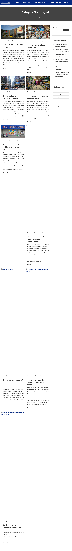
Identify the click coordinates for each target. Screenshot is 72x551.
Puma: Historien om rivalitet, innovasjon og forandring (61, 45)
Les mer (4, 68)
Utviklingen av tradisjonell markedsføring (60, 68)
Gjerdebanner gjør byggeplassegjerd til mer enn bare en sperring (12, 527)
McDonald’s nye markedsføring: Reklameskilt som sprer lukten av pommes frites (62, 74)
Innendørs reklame (59, 91)
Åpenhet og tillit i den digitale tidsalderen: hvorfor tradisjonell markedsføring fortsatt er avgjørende (62, 53)
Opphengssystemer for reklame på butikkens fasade (35, 382)
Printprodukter (26, 2)
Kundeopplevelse (59, 97)
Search (55, 27)
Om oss (66, 2)
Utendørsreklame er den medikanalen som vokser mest (12, 147)
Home (17, 2)
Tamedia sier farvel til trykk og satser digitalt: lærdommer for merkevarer (61, 61)
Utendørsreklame (13, 521)
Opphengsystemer (40, 2)
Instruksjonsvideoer (55, 2)
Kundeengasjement (59, 94)
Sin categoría (15, 40)
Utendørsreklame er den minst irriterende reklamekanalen (36, 239)
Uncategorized (58, 106)
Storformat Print (58, 103)
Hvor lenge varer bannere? (13, 380)
